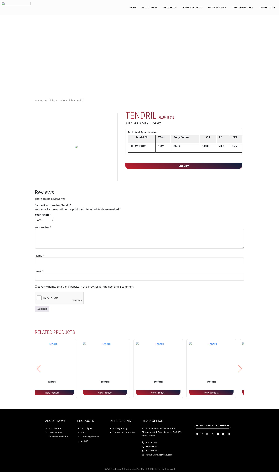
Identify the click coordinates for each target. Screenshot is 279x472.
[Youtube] (218, 434)
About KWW (149, 7)
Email (39, 271)
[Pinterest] (228, 434)
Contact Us (267, 7)
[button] (150, 7)
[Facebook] (196, 434)
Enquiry (184, 166)
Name (39, 255)
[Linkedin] (223, 434)
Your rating (43, 214)
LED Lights (50, 100)
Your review (43, 227)
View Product (82, 392)
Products (170, 7)
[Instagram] (202, 434)
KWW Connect (192, 7)
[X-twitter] (212, 434)
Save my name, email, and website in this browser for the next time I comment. (86, 286)
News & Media (217, 7)
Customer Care (242, 7)
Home (133, 7)
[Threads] (207, 434)
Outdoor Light (65, 100)
